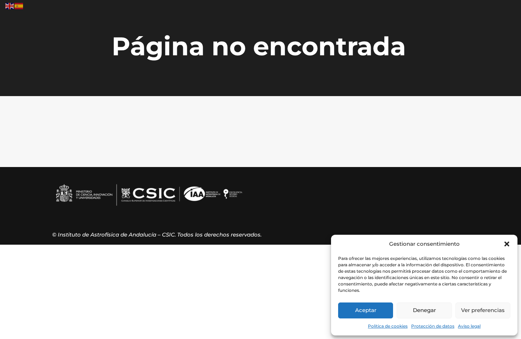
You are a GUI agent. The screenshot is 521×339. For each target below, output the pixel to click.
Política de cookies (388, 326)
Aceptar (365, 310)
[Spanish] (19, 5)
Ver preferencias (483, 310)
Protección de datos (432, 326)
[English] (10, 5)
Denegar (424, 310)
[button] (506, 244)
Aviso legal (469, 326)
